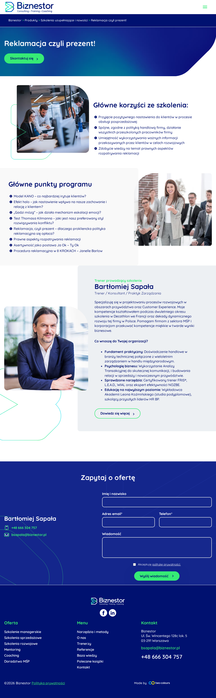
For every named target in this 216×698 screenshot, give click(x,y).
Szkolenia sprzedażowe (23, 638)
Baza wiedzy (87, 655)
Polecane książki (90, 661)
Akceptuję (159, 564)
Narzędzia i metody (92, 632)
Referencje (85, 649)
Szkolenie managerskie (22, 632)
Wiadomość (111, 534)
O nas (81, 638)
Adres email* (112, 514)
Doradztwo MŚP (17, 661)
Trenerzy (84, 643)
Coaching (11, 655)
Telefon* (165, 514)
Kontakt (83, 667)
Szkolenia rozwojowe (21, 643)
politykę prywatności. (166, 564)
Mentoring (12, 649)
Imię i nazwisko (114, 494)
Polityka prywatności (48, 683)
